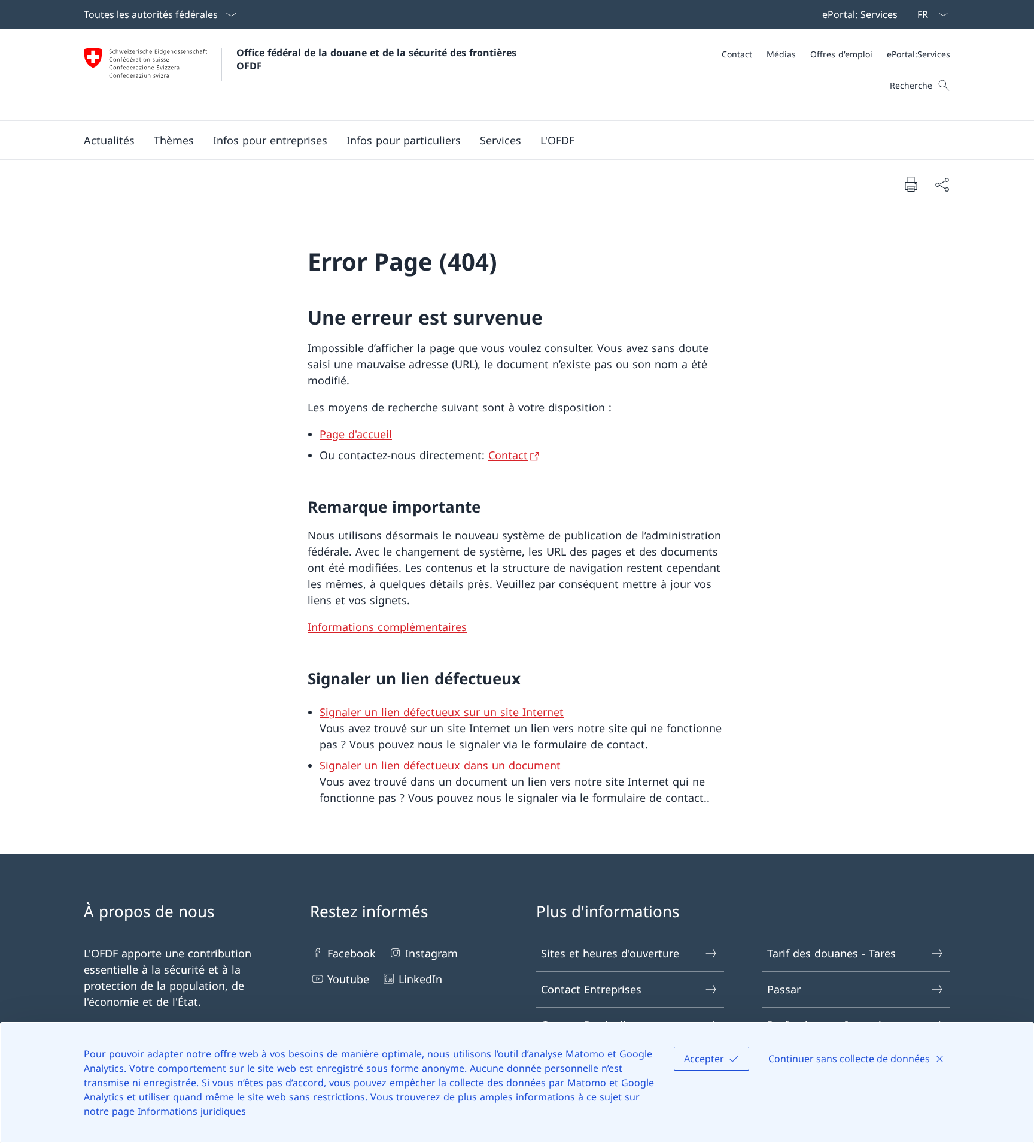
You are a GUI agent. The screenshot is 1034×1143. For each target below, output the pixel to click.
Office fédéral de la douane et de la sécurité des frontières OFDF (377, 59)
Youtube (348, 979)
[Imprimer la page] (910, 183)
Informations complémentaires (387, 627)
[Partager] (941, 184)
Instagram (431, 953)
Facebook (351, 953)
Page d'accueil (356, 434)
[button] (109, 140)
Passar (784, 989)
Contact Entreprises (591, 989)
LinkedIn (420, 979)
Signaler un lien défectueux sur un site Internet (442, 712)
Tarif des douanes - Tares (831, 953)
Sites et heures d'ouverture (610, 953)
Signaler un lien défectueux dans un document (440, 765)
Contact (508, 455)
